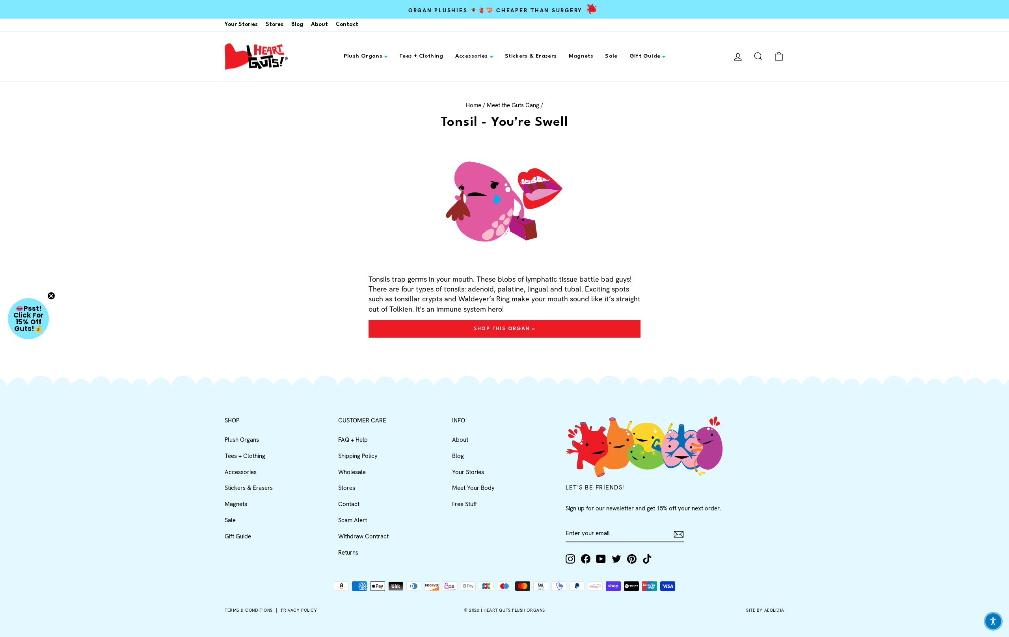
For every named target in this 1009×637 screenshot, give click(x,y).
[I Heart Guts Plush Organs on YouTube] (601, 559)
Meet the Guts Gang (513, 105)
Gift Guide (645, 56)
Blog (297, 24)
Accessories (471, 56)
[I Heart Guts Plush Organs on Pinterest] (632, 559)
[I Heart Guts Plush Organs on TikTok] (647, 559)
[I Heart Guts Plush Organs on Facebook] (585, 559)
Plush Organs (363, 56)
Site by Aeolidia (765, 610)
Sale (611, 56)
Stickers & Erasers (531, 56)
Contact (347, 24)
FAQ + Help (353, 440)
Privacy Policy (299, 610)
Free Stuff (464, 504)
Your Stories (241, 24)
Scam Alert (352, 520)
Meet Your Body (473, 488)
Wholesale (352, 472)
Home (473, 105)
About (319, 24)
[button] (28, 318)
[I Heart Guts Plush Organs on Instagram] (570, 559)
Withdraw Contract (363, 536)
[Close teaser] (51, 296)
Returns (348, 553)
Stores (274, 24)
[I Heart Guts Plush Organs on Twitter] (616, 559)
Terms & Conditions (249, 610)
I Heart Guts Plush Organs (513, 610)
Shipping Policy (358, 456)
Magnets (581, 56)
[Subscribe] (679, 534)
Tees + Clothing (421, 56)
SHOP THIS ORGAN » (505, 328)
